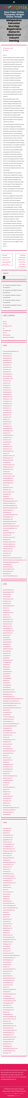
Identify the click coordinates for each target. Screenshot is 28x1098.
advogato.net (6, 896)
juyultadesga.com (7, 730)
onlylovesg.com (7, 512)
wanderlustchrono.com (9, 476)
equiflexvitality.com (8, 510)
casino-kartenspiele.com (9, 905)
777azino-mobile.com (8, 716)
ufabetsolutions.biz (8, 660)
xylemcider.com (7, 798)
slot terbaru (6, 1070)
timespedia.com (7, 926)
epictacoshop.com (7, 975)
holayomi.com (6, 555)
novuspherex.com (7, 399)
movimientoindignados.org (10, 775)
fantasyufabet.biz (7, 642)
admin (6, 50)
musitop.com (6, 782)
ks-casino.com (6, 746)
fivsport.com (6, 762)
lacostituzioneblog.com (9, 787)
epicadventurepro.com (9, 464)
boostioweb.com (7, 355)
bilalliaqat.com (7, 539)
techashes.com (7, 594)
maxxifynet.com (7, 371)
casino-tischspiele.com (9, 910)
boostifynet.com (7, 408)
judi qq (4, 321)
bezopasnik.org (7, 964)
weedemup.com (7, 535)
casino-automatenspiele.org (10, 907)
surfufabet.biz (6, 664)
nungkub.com (6, 794)
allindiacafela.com (7, 1014)
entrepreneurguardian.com (10, 528)
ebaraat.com (6, 614)
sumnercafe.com (7, 771)
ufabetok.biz (6, 680)
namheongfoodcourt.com (9, 1000)
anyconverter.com (7, 923)
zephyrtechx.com (7, 412)
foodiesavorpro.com (8, 460)
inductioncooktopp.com (9, 544)
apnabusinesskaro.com (9, 1050)
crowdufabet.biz (7, 685)
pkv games (12, 1074)
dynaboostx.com (7, 421)
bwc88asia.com (7, 741)
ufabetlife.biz (6, 658)
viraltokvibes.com (7, 880)
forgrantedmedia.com (8, 857)
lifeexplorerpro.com (8, 469)
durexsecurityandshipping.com (11, 723)
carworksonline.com (8, 864)
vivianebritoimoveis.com (9, 882)
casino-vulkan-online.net (9, 1019)
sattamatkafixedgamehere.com (11, 526)
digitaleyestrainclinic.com (9, 1025)
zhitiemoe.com (7, 791)
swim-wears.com (7, 855)
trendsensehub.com (8, 480)
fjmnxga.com (6, 966)
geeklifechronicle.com (8, 455)
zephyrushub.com (7, 358)
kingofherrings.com (8, 941)
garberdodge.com (7, 853)
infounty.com (6, 737)
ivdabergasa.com (7, 728)
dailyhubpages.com (8, 517)
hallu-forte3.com (7, 1005)
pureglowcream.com (8, 953)
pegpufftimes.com (7, 839)
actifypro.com (6, 419)
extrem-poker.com (7, 744)
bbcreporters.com (7, 694)
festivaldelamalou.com (9, 848)
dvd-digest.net (6, 991)
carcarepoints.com (8, 748)
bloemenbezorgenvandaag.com (11, 955)
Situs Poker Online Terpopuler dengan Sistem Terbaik (14, 14)
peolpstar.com (6, 860)
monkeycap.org (7, 887)
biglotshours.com (7, 626)
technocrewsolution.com (9, 878)
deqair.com (6, 755)
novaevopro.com (7, 401)
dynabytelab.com (7, 362)
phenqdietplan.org (7, 769)
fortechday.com (7, 573)
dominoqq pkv (6, 335)
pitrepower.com (7, 1021)
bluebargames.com (8, 846)
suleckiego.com (7, 1053)
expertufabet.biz (7, 639)
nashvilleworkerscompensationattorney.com (14, 560)
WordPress (17, 1095)
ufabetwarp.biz (7, 635)
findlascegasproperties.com (10, 501)
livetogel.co (6, 496)
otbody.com (6, 912)
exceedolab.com (7, 442)
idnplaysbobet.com (8, 519)
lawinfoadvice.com (8, 766)
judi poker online (7, 326)
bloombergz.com (7, 901)
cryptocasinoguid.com (8, 696)
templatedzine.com (8, 764)
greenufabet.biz (7, 651)
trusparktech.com (7, 403)
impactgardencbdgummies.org (11, 807)
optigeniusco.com (7, 396)
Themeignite (20, 1093)
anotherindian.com (8, 796)
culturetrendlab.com (8, 478)
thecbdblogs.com (7, 1046)
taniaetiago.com (7, 800)
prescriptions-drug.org (8, 876)
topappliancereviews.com (9, 1037)
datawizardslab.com (8, 451)
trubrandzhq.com (7, 405)
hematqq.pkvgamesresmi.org (8, 1079)
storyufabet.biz (7, 673)
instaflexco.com (7, 424)
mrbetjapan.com (7, 944)
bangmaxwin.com (7, 971)
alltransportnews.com (8, 689)
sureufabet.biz (6, 669)
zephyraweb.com (7, 392)
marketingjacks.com (8, 1034)
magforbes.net (6, 885)
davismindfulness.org (8, 569)
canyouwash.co (7, 596)
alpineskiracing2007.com (9, 1016)
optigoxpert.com (7, 414)
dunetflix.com (6, 773)
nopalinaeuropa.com (8, 812)
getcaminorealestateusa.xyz (10, 575)
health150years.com (8, 873)
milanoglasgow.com (8, 1003)
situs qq (5, 323)
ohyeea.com (6, 789)
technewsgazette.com (8, 937)
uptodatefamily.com (8, 780)
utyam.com (6, 785)
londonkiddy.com (7, 564)
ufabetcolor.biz (7, 653)
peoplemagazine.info (8, 592)
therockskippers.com (8, 1009)
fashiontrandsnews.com (9, 692)
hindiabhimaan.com (8, 1041)
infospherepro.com (8, 458)
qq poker (6, 1072)
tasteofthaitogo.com (8, 960)
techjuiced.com (7, 617)
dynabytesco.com (7, 446)
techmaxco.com (7, 439)
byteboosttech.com (8, 619)
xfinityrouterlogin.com (8, 1032)
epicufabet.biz (6, 676)
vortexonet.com (7, 369)
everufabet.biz (6, 682)
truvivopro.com (7, 380)
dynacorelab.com (7, 376)
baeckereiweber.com (8, 589)
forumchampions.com (8, 844)
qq (3, 328)
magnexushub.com (8, 621)
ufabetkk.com (6, 932)
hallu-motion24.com (8, 1007)
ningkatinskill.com (7, 760)
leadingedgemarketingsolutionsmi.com (13, 698)
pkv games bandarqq (8, 337)
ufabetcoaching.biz (8, 566)
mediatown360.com (8, 1023)
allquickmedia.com (8, 935)
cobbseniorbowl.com (8, 719)
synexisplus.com (7, 367)
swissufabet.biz (7, 646)
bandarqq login (7, 330)
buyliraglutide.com (8, 628)
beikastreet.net (7, 830)
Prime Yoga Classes (9, 1093)
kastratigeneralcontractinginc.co (11, 701)
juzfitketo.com (6, 803)
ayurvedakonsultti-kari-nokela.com (12, 707)
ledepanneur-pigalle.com (9, 989)
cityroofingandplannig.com (10, 726)
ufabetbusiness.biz (8, 648)
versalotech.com (7, 437)
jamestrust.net (6, 914)
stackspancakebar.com (9, 998)
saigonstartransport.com (9, 969)
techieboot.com (7, 603)
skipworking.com (7, 919)
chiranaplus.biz (7, 996)
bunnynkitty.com (7, 962)
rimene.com (6, 987)
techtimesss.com (7, 867)
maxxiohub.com (7, 389)
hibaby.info (6, 530)
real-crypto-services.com (9, 732)
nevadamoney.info (8, 985)
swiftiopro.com (6, 433)
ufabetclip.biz (6, 637)
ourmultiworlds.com (8, 835)
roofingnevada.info (8, 548)
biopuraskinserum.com (9, 978)
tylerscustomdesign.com (9, 862)
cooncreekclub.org (8, 837)
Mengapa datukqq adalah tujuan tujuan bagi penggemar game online (6, 260)
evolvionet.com (7, 365)
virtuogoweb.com (7, 623)
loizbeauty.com (7, 921)
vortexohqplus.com (8, 430)
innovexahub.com (7, 374)
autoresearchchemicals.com (10, 1048)
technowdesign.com (8, 721)
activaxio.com (6, 444)
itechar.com (6, 608)
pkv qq (4, 332)
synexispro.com (7, 553)
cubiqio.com (6, 453)
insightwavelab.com (8, 467)
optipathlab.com (7, 360)
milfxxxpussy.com (7, 778)
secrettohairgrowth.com (9, 957)
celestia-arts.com (7, 842)
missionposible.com (8, 1028)
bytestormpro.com (7, 473)
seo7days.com (7, 950)
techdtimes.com (7, 601)
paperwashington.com (9, 532)
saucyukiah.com (7, 828)
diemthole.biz (6, 930)
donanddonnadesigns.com (10, 505)
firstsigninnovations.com (9, 851)
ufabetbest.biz (6, 667)
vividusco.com (6, 383)
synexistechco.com (8, 378)
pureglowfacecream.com (9, 939)
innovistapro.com (7, 426)
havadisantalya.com (8, 599)
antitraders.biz (6, 710)
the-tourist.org (6, 894)
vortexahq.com (7, 385)
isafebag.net (6, 898)
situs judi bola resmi (15, 1070)
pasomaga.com (7, 805)
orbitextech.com (7, 489)
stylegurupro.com (7, 448)
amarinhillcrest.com (8, 892)
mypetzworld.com (7, 735)
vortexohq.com (7, 462)
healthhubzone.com (8, 612)
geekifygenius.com (8, 487)
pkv (2, 1070)
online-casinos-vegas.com (10, 1030)
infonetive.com (7, 973)
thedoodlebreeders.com (9, 751)
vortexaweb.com (7, 394)
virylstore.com (6, 869)
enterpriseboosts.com (8, 903)
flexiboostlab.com (7, 428)
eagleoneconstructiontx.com (10, 507)
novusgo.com (6, 471)
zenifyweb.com (7, 494)
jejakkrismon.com (7, 928)
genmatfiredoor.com (8, 498)
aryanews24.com (7, 712)
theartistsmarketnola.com (9, 994)
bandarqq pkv (4, 1074)
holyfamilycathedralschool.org (11, 562)
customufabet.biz (7, 671)
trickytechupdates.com (9, 1039)
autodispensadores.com (9, 541)
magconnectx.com (7, 551)
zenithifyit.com (6, 387)
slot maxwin (9, 1077)
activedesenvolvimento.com (10, 514)
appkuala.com (6, 948)
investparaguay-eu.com (9, 739)
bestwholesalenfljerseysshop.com (12, 703)
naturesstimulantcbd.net (9, 809)
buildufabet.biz (7, 687)
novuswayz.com (7, 417)
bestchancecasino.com (9, 537)
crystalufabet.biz (7, 678)
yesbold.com (6, 610)
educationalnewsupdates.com (11, 351)
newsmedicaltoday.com (9, 546)
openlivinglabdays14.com (9, 705)
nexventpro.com (7, 410)
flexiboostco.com (7, 353)
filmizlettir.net (6, 833)
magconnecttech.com (8, 492)
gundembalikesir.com (8, 605)
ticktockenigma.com (8, 482)
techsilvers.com (7, 757)
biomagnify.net (7, 814)
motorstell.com (7, 871)
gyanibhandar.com (8, 633)
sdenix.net (5, 889)
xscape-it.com (6, 714)
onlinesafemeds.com (8, 630)
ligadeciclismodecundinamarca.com (12, 557)
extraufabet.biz (7, 655)
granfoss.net (6, 1012)
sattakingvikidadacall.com (10, 521)
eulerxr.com (6, 485)
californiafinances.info (8, 980)
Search (5, 273)
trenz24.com (6, 916)
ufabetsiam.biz (7, 644)
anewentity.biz (6, 946)
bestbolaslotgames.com (9, 523)
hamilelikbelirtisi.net (8, 435)
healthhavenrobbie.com (9, 503)
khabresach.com (7, 1043)
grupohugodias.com (8, 753)
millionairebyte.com (8, 571)
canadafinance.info (8, 982)
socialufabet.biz (7, 662)
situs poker (23, 1077)
